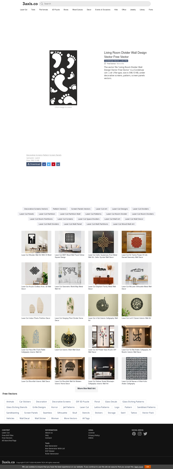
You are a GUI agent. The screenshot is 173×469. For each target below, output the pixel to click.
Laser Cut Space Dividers (88, 219)
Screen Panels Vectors (80, 209)
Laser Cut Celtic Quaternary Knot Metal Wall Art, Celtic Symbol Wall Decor (102, 256)
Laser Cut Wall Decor (134, 219)
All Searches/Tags (9, 440)
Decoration (41, 401)
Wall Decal (25, 418)
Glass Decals (111, 401)
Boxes (66, 9)
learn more (138, 466)
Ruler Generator (52, 454)
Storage (112, 412)
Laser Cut (23, 9)
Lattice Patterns (101, 407)
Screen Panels (55, 155)
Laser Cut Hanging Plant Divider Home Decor (69, 319)
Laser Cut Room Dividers (143, 214)
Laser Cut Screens (65, 219)
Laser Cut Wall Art (112, 219)
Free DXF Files (7, 435)
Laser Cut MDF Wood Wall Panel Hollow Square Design (69, 256)
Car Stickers (25, 401)
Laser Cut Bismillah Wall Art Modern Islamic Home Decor (68, 382)
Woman (55, 418)
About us (49, 433)
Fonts (151, 9)
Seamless (47, 412)
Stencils (86, 412)
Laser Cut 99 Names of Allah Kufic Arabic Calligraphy (134, 382)
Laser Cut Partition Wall (70, 214)
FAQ (47, 435)
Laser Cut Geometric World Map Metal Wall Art (69, 287)
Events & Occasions (102, 9)
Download (35, 164)
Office (124, 9)
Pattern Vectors (59, 209)
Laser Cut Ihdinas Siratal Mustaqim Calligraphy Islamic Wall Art (101, 382)
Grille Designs (39, 407)
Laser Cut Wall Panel (73, 224)
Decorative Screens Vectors (36, 209)
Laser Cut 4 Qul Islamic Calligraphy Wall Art (103, 319)
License (91, 433)
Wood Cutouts (77, 9)
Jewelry (133, 9)
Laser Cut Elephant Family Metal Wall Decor (102, 287)
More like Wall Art (86, 388)
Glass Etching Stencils (16, 407)
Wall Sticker (40, 418)
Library (142, 9)
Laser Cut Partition (47, 214)
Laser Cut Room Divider (116, 214)
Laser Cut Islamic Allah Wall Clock (67, 349)
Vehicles (10, 418)
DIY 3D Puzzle (82, 401)
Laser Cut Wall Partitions (97, 224)
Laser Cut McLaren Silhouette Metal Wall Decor (137, 287)
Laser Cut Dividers (141, 209)
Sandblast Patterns (146, 407)
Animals (10, 401)
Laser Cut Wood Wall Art (123, 224)
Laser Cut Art (101, 209)
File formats (43, 9)
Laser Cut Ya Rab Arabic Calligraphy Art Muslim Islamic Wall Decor (136, 350)
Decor (89, 9)
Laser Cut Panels (27, 214)
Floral (97, 401)
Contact (48, 438)
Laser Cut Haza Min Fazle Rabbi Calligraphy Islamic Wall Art (33, 350)
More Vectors (70, 418)
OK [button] (147, 466)
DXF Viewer (50, 451)
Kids (116, 9)
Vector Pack (148, 412)
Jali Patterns (69, 407)
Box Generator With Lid (55, 448)
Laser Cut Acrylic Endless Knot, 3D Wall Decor (36, 287)
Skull (74, 412)
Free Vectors (7, 438)
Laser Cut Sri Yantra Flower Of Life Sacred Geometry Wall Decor (134, 256)
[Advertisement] (86, 32)
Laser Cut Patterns (93, 214)
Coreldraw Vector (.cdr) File (116, 61)
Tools (33, 9)
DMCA (90, 438)
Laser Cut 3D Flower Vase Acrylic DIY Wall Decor (102, 350)
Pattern (46, 155)
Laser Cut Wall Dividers (49, 224)
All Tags (86, 418)
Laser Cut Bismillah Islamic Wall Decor (35, 381)
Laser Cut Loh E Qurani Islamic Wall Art (136, 318)
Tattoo (134, 412)
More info (120, 63)
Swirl (123, 412)
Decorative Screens (34, 155)
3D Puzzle (56, 9)
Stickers (99, 412)
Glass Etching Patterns (133, 401)
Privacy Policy (94, 435)
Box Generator (51, 446)
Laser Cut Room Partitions (41, 219)
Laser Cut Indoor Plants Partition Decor (35, 318)
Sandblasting (12, 412)
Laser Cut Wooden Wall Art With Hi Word (36, 255)
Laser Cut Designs (120, 209)
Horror (54, 407)
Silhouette (62, 412)
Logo (117, 407)
